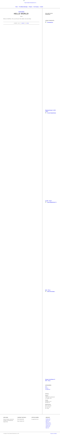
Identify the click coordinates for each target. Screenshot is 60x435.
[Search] (44, 6)
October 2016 (48, 419)
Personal (46, 388)
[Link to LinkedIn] (52, 3)
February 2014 (48, 422)
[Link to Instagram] (54, 3)
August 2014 (48, 420)
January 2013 (48, 425)
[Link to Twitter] (56, 3)
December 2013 (48, 424)
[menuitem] (16, 6)
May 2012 (47, 427)
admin (28, 23)
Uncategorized (21, 11)
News (46, 386)
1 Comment (23, 23)
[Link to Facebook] (50, 3)
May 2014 (47, 421)
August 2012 (48, 426)
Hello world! (21, 13)
